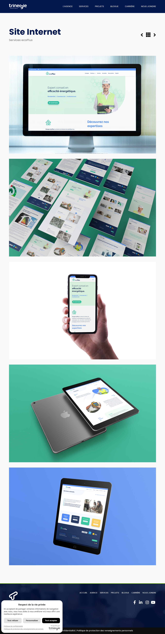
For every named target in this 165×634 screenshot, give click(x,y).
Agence (93, 592)
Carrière (135, 592)
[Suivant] (153, 35)
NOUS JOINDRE (148, 6)
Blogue (125, 592)
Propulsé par (55, 626)
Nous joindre (149, 592)
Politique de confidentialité (13, 626)
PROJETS (99, 6)
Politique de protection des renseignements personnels (105, 630)
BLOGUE (114, 6)
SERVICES (83, 6)
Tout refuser (12, 620)
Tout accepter (51, 620)
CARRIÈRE (130, 6)
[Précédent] (143, 35)
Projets (115, 592)
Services (104, 592)
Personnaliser (32, 620)
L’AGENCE (68, 6)
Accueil (83, 592)
